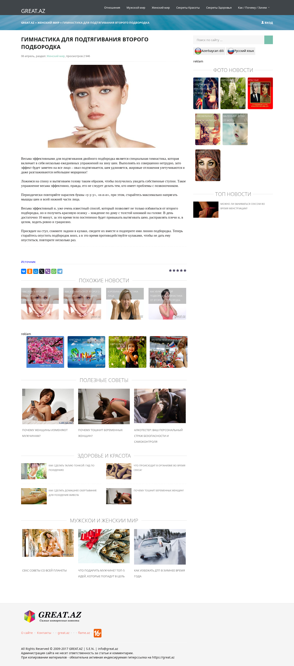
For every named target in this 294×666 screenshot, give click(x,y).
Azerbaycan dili (213, 51)
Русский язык (244, 51)
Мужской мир (136, 7)
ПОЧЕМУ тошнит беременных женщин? (159, 490)
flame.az (84, 633)
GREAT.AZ (33, 10)
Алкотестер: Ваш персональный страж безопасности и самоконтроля (158, 436)
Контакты (44, 633)
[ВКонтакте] (23, 271)
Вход (268, 23)
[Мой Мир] (35, 271)
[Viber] (47, 271)
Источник (28, 262)
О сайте (27, 633)
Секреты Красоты (188, 7)
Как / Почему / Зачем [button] (253, 7)
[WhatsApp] (53, 271)
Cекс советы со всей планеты (44, 570)
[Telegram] (59, 271)
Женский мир (161, 7)
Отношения (112, 7)
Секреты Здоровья (219, 7)
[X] (41, 271)
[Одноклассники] (29, 271)
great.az (64, 633)
